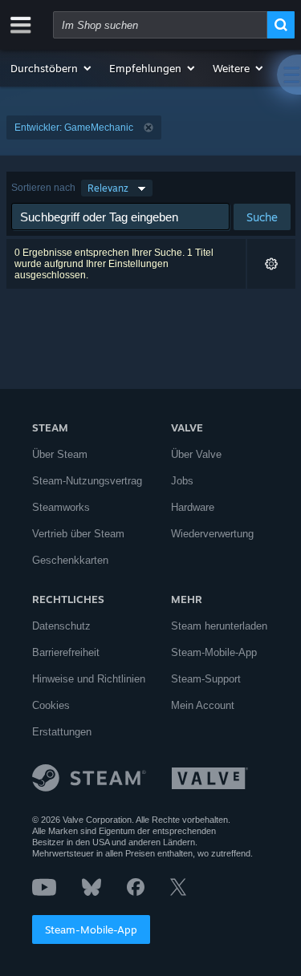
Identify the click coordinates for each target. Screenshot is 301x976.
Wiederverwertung (212, 534)
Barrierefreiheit (66, 652)
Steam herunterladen (219, 626)
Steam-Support (206, 679)
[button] (51, 68)
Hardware (192, 507)
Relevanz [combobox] (107, 188)
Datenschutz (61, 626)
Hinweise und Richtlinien (88, 679)
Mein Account (202, 705)
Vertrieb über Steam (78, 534)
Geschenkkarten (70, 560)
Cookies (51, 705)
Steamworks (61, 507)
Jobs (182, 481)
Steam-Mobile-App (91, 929)
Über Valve (196, 454)
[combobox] (160, 24)
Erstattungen (62, 732)
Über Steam (59, 454)
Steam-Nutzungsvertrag (87, 481)
